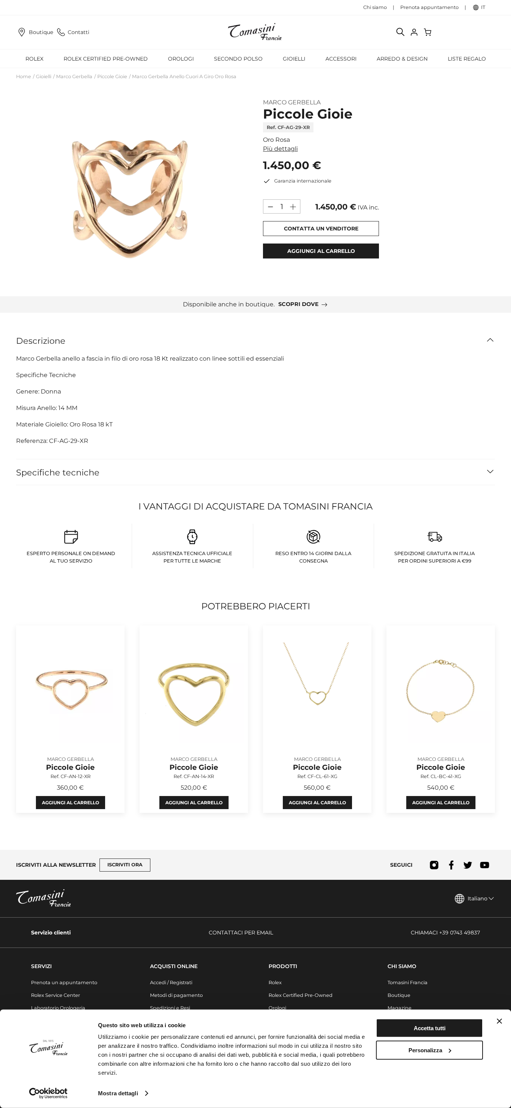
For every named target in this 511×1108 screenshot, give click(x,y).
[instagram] (434, 865)
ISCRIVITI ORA (125, 864)
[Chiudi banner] (499, 1021)
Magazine (399, 1008)
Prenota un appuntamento (64, 982)
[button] (132, 191)
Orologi (277, 1008)
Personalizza (425, 1050)
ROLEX (34, 58)
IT (483, 7)
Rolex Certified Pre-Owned (106, 58)
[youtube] (484, 865)
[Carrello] (428, 32)
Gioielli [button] (294, 58)
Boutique (41, 32)
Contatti (78, 32)
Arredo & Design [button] (402, 58)
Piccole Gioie (112, 76)
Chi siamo (375, 7)
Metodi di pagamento (176, 995)
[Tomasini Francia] (255, 32)
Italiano (477, 898)
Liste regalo (467, 58)
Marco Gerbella (74, 76)
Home (23, 76)
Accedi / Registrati (171, 982)
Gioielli (43, 76)
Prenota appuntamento (429, 7)
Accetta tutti (430, 1028)
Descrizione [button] (40, 341)
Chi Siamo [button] (402, 966)
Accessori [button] (341, 58)
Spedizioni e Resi (170, 1008)
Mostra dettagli (118, 1093)
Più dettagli (280, 148)
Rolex (275, 982)
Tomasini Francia (408, 982)
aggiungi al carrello (321, 251)
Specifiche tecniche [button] (58, 472)
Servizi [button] (41, 966)
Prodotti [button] (283, 966)
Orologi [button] (181, 58)
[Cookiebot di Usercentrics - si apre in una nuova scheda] (48, 1093)
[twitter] (467, 865)
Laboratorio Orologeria (58, 1008)
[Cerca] (400, 32)
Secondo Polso (238, 58)
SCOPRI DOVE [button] (298, 304)
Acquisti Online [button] (174, 966)
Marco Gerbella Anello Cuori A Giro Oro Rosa (184, 76)
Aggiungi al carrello (70, 803)
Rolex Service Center (55, 995)
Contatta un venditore (321, 228)
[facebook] (451, 865)
